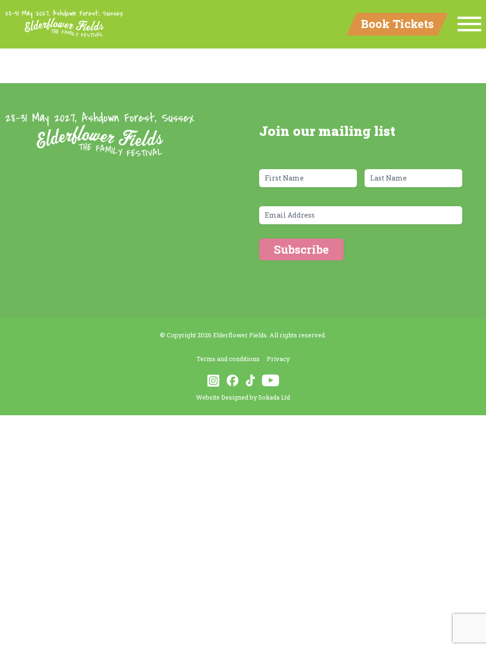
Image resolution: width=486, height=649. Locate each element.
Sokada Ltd (274, 397)
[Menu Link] (469, 24)
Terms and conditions (228, 359)
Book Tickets (397, 23)
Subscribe (301, 249)
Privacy (278, 359)
